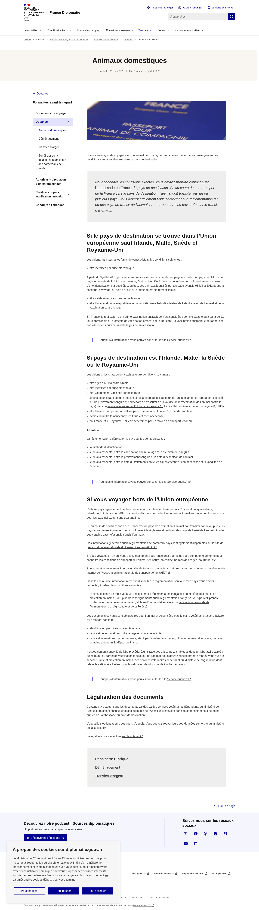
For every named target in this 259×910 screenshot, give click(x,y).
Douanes (128, 39)
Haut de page (226, 806)
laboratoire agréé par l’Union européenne (133, 406)
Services (143, 30)
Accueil (27, 39)
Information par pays (88, 30)
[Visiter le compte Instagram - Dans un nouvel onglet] (215, 833)
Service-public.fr (177, 339)
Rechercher (231, 16)
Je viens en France (222, 7)
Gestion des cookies (159, 897)
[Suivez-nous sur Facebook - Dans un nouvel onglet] (195, 833)
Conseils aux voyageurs (119, 30)
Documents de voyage (51, 113)
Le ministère (31, 30)
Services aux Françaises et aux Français (69, 39)
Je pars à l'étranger (162, 7)
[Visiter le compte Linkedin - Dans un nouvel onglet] (195, 843)
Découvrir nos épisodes (45, 837)
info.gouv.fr (139, 873)
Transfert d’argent (49, 147)
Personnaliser (29, 890)
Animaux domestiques (52, 130)
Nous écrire (137, 897)
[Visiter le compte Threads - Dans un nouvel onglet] (205, 833)
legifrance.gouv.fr (193, 873)
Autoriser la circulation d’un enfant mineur (51, 181)
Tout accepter (97, 890)
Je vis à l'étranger (192, 7)
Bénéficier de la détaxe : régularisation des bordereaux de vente (52, 162)
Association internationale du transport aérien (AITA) (120, 547)
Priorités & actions (57, 30)
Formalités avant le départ (106, 39)
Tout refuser (63, 890)
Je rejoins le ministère (187, 30)
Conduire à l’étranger (50, 204)
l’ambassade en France (113, 188)
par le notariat (130, 736)
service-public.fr (164, 873)
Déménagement (48, 138)
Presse (161, 30)
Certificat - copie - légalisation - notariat (49, 194)
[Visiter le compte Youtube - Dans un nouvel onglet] (185, 843)
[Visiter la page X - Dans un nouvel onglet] (185, 833)
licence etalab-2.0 (142, 905)
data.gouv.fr (219, 873)
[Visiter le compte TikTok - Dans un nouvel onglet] (225, 833)
